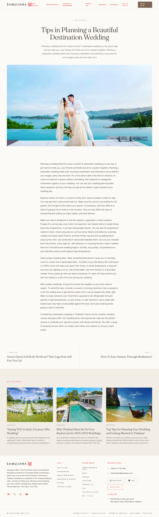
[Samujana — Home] (19, 5)
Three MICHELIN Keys (89, 468)
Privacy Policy (81, 513)
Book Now (142, 5)
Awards (102, 4)
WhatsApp (117, 480)
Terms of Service (118, 513)
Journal (114, 4)
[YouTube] (26, 494)
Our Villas (35, 5)
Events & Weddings (67, 5)
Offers (60, 483)
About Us (89, 5)
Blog (84, 473)
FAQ (84, 488)
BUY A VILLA (125, 5)
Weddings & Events (66, 479)
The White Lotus (90, 492)
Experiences (52, 4)
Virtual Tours (64, 487)
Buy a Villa (87, 496)
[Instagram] (14, 494)
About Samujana (65, 475)
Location (86, 481)
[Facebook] (8, 494)
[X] (20, 494)
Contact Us (88, 484)
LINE (133, 480)
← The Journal (79, 20)
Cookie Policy (98, 513)
